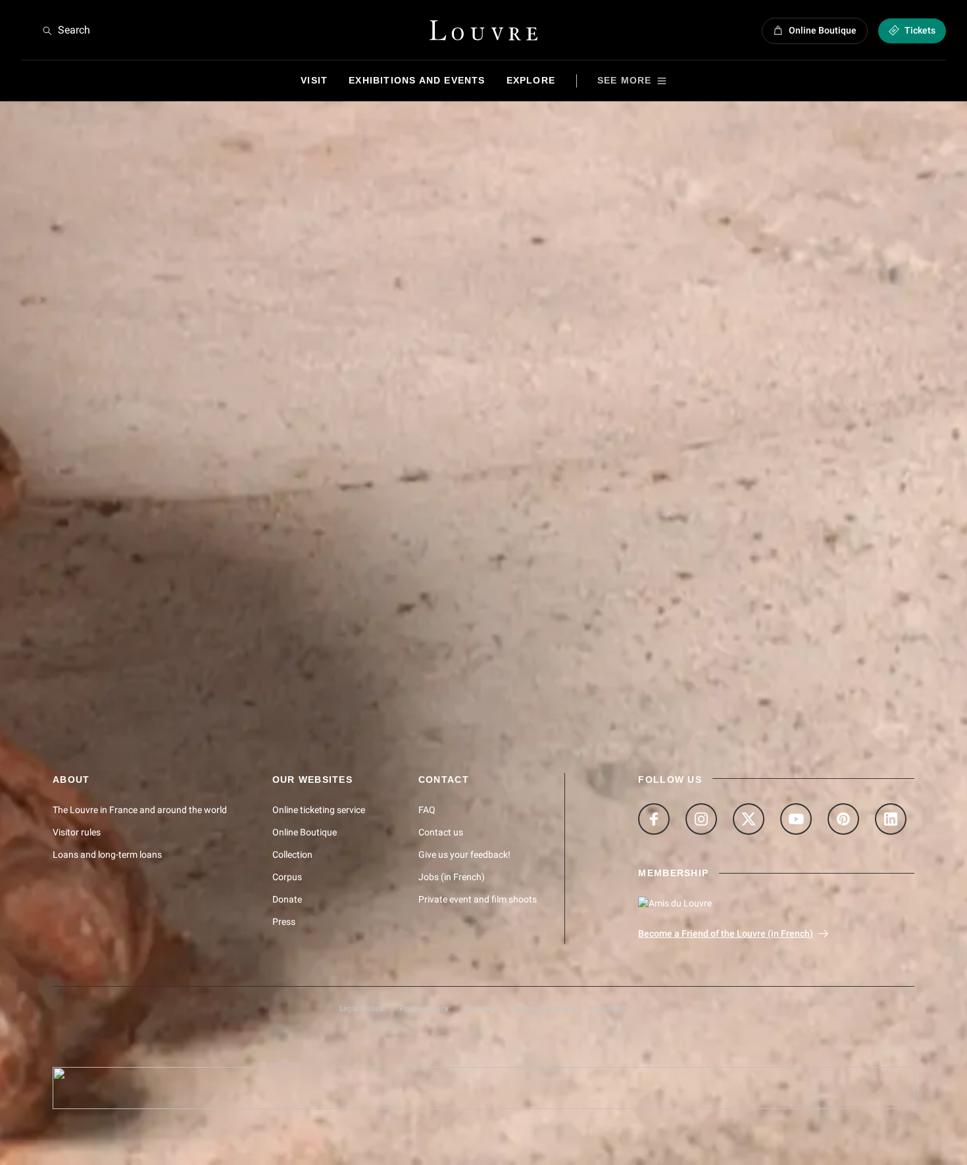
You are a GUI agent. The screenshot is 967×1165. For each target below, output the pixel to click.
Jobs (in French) (451, 877)
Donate (287, 899)
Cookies (478, 1008)
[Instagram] (701, 819)
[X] (748, 819)
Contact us (440, 832)
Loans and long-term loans (107, 854)
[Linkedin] (890, 819)
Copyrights (608, 1008)
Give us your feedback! (464, 854)
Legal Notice (361, 1008)
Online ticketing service (318, 810)
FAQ (426, 810)
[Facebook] (654, 819)
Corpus (287, 877)
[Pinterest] (843, 819)
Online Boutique (304, 832)
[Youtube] (796, 819)
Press (283, 921)
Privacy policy (424, 1008)
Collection (292, 854)
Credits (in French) (541, 1008)
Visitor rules (77, 832)
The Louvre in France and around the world (140, 810)
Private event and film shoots (477, 899)
